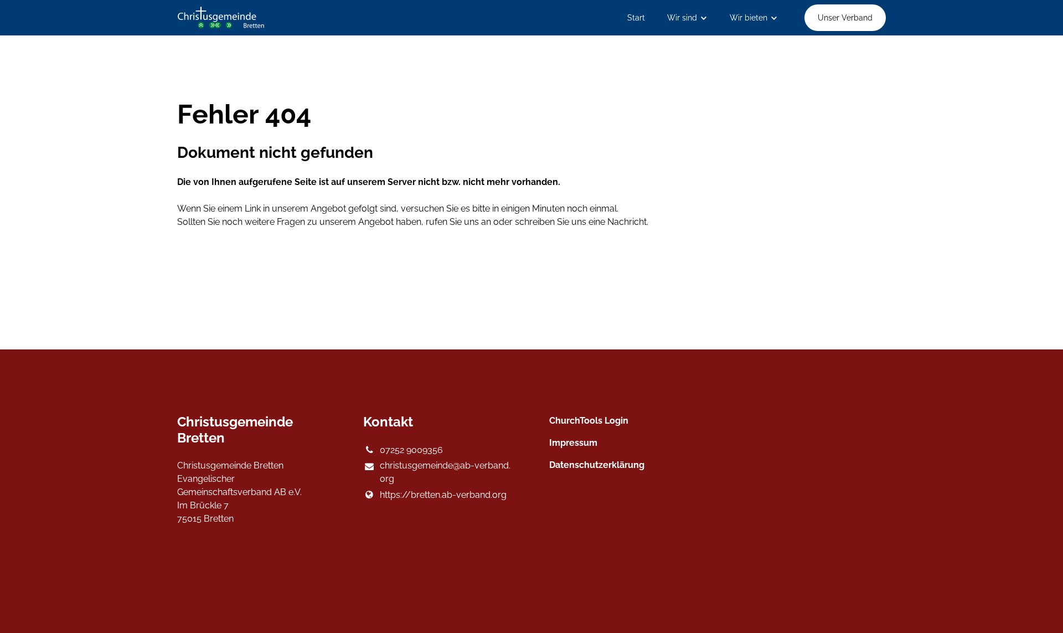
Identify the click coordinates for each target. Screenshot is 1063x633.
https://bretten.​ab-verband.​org (443, 495)
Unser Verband (845, 17)
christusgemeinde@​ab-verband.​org (445, 472)
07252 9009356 (411, 450)
